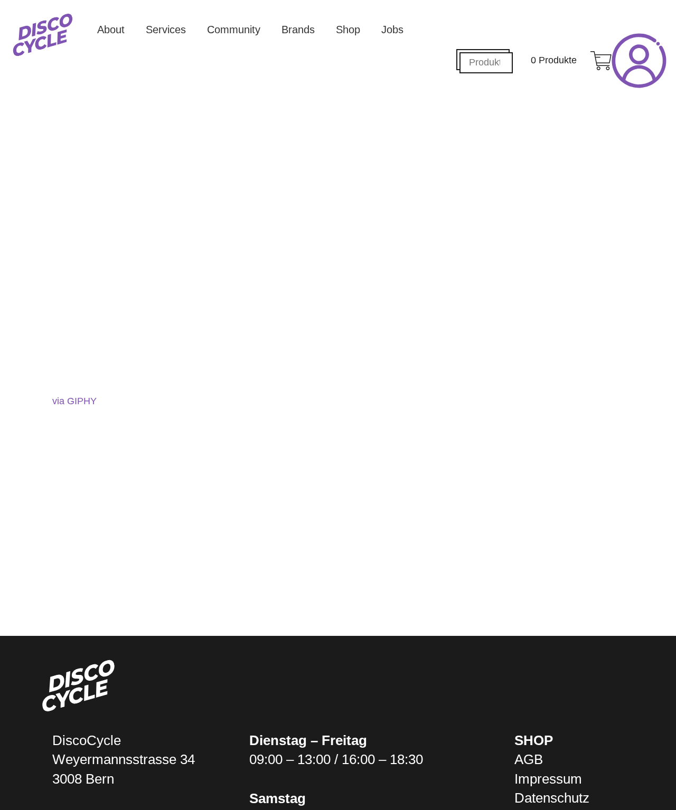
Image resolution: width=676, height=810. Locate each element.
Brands (298, 29)
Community (233, 29)
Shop (348, 29)
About (111, 29)
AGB (528, 759)
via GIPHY (74, 401)
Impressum (548, 779)
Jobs (392, 29)
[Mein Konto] (639, 60)
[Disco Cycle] (43, 35)
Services (166, 29)
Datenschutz (551, 798)
